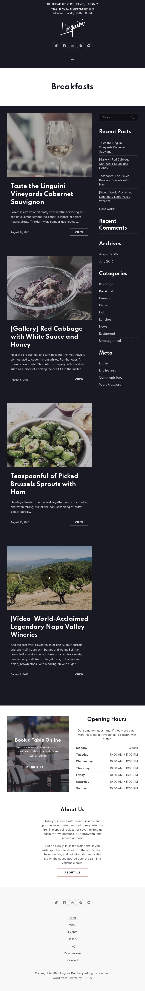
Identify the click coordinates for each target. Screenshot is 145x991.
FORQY (87, 978)
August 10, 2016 (20, 522)
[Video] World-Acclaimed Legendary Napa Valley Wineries (49, 627)
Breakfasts (106, 291)
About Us (72, 872)
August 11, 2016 (19, 379)
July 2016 (106, 261)
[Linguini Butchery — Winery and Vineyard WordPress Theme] (72, 28)
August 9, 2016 (19, 674)
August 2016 (108, 254)
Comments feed (111, 377)
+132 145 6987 (59, 8)
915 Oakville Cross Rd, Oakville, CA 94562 (72, 4)
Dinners (104, 298)
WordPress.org (110, 384)
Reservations (72, 953)
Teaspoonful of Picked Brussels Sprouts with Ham (44, 484)
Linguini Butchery (71, 973)
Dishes (104, 305)
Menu (72, 925)
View (79, 232)
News (103, 326)
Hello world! (107, 209)
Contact (72, 960)
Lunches (105, 319)
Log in (103, 363)
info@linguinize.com (82, 8)
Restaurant (107, 333)
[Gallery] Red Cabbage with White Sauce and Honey (47, 337)
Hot (101, 312)
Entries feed (107, 370)
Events (72, 932)
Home (72, 917)
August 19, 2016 (20, 232)
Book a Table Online (38, 740)
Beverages (107, 284)
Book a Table (38, 767)
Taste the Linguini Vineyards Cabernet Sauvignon (42, 194)
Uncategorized (110, 340)
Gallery (72, 939)
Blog (72, 946)
